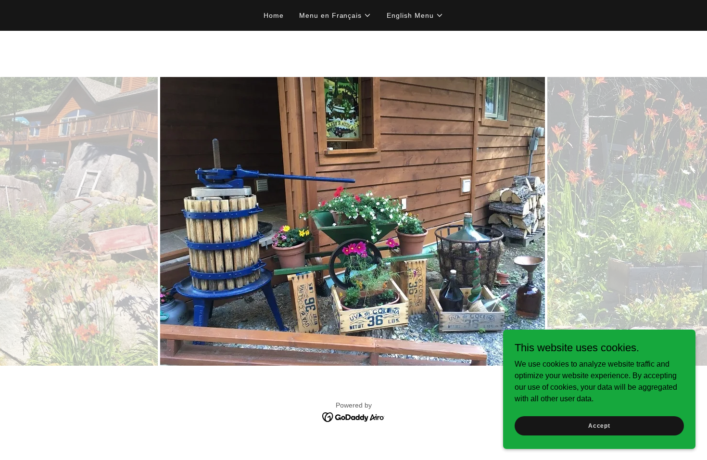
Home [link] (274, 15)
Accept (599, 425)
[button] (335, 15)
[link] (353, 416)
